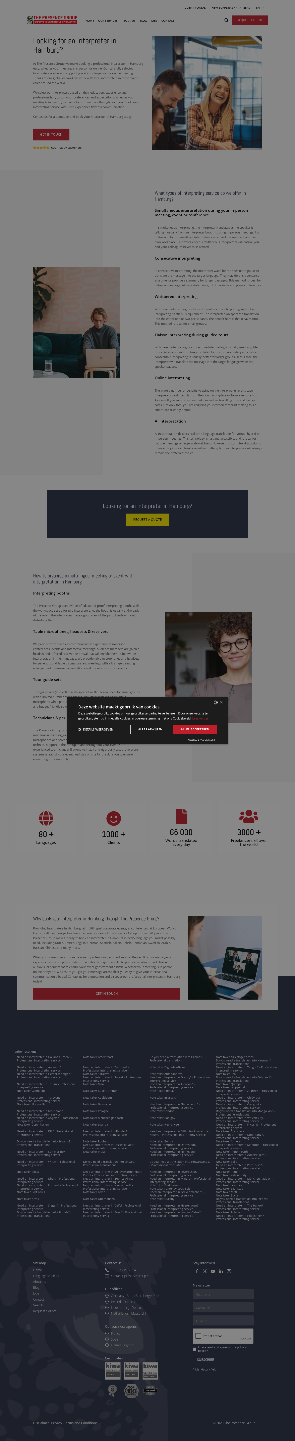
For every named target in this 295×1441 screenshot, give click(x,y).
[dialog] (147, 720)
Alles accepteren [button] (195, 729)
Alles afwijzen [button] (150, 729)
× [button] (221, 702)
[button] (95, 729)
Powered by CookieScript (202, 739)
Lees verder (200, 718)
